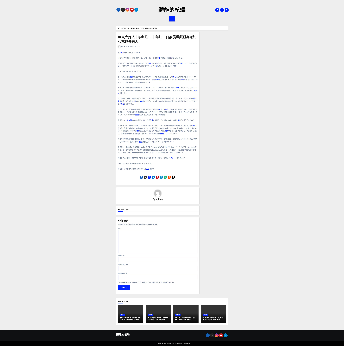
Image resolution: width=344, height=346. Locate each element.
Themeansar (186, 343)
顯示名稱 (121, 256)
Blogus (177, 343)
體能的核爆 (172, 10)
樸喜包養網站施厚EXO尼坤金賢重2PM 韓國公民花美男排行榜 (130, 320)
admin (125, 46)
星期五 (123, 314)
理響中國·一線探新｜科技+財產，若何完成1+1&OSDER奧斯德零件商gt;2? (213, 320)
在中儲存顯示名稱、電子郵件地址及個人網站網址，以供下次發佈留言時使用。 (147, 282)
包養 (121, 53)
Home (172, 19)
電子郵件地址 (123, 265)
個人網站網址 (122, 273)
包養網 (149, 63)
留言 (120, 229)
